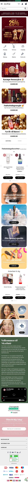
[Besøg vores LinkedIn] (18, 452)
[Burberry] (19, 140)
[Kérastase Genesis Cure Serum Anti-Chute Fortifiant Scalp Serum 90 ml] (20, 279)
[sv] (19, 480)
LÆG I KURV (8, 177)
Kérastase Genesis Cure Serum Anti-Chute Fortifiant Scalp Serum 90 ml (20, 288)
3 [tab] (14, 300)
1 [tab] (12, 300)
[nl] (14, 480)
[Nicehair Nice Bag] (8, 279)
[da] (8, 480)
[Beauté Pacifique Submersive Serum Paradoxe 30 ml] (20, 159)
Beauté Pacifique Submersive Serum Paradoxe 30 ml (20, 168)
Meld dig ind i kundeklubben (14, 428)
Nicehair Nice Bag (8, 286)
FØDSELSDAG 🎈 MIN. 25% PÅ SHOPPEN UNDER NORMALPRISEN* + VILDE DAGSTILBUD (14, 13)
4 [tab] (16, 300)
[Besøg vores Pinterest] (15, 452)
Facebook (15, 369)
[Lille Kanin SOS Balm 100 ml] (8, 159)
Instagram (22, 369)
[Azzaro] (8, 140)
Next (24, 30)
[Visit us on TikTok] (20, 452)
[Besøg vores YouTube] (13, 452)
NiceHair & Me (4, 378)
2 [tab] (13, 300)
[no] (17, 480)
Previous (3, 30)
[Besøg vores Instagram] (10, 452)
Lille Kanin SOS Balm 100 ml (8, 167)
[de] (11, 480)
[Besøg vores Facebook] (8, 452)
